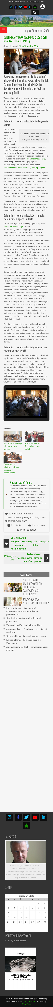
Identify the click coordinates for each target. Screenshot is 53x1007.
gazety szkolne (30, 517)
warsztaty (21, 521)
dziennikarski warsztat (21, 513)
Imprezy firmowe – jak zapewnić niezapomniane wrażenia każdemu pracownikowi (22, 611)
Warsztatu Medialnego (13, 226)
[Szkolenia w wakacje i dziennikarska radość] (13, 436)
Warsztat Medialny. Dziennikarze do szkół (33, 446)
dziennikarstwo (13, 517)
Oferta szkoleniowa (35, 2)
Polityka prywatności (17, 941)
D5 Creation (30, 1001)
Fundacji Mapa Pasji (36, 159)
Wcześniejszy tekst (30, 543)
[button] (20, 410)
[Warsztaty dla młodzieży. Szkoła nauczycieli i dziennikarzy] (13, 457)
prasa (43, 517)
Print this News (28, 530)
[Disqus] (26, 690)
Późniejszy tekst (23, 558)
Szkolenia (16, 525)
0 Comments (39, 525)
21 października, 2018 (28, 46)
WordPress (26, 1004)
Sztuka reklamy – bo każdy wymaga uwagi (26, 636)
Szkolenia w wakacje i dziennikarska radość (13, 446)
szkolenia (10, 521)
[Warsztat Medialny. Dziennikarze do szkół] (34, 436)
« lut (7, 930)
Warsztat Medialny (17, 2)
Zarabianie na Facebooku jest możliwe (24, 625)
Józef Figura (10, 46)
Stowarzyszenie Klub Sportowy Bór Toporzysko (24, 167)
